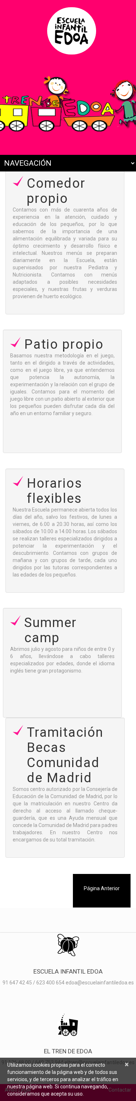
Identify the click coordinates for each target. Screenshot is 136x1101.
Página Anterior (102, 888)
